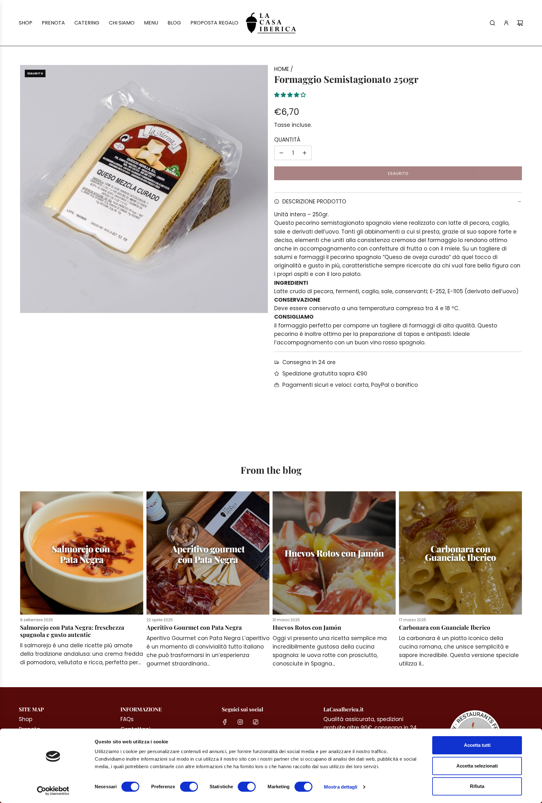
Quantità (287, 139)
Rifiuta (477, 786)
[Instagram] (240, 722)
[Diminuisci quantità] (281, 153)
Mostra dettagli (341, 787)
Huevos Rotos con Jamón (307, 627)
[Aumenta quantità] (304, 153)
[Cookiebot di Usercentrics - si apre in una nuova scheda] (53, 790)
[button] (290, 95)
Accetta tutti (477, 745)
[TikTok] (256, 722)
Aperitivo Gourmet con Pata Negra (194, 627)
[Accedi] (506, 23)
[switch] (189, 787)
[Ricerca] (492, 23)
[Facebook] (225, 722)
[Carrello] (520, 23)
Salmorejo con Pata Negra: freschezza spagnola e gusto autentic (72, 631)
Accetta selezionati (477, 765)
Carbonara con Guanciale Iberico (444, 627)
